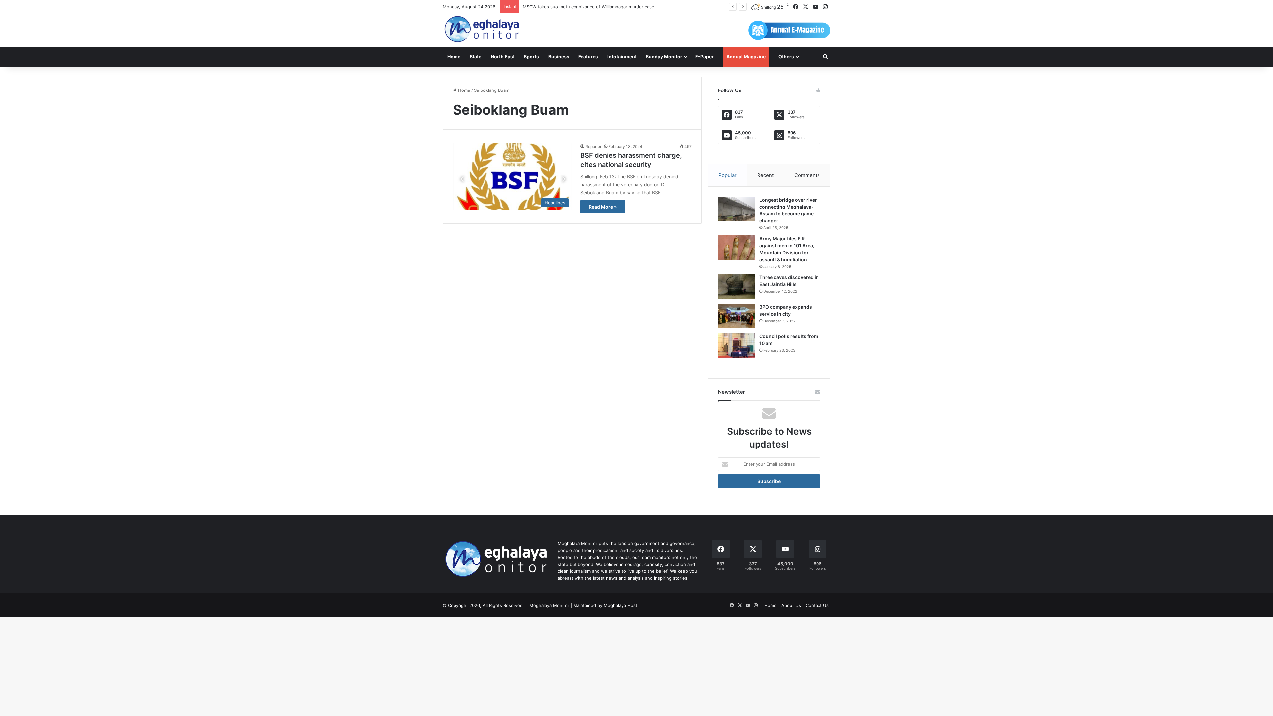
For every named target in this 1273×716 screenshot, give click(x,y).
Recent (765, 175)
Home (453, 56)
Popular (727, 175)
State (475, 56)
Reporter (593, 146)
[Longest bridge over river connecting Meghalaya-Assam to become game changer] (736, 209)
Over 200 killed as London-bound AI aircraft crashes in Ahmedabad (592, 6)
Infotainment (621, 56)
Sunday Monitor (664, 56)
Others (786, 56)
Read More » (603, 206)
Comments (807, 175)
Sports (531, 56)
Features (588, 56)
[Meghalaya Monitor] (482, 29)
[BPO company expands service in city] (736, 316)
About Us (791, 605)
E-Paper (704, 56)
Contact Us (817, 605)
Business (558, 56)
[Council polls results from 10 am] (736, 345)
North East (503, 56)
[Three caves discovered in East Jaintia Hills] (736, 286)
